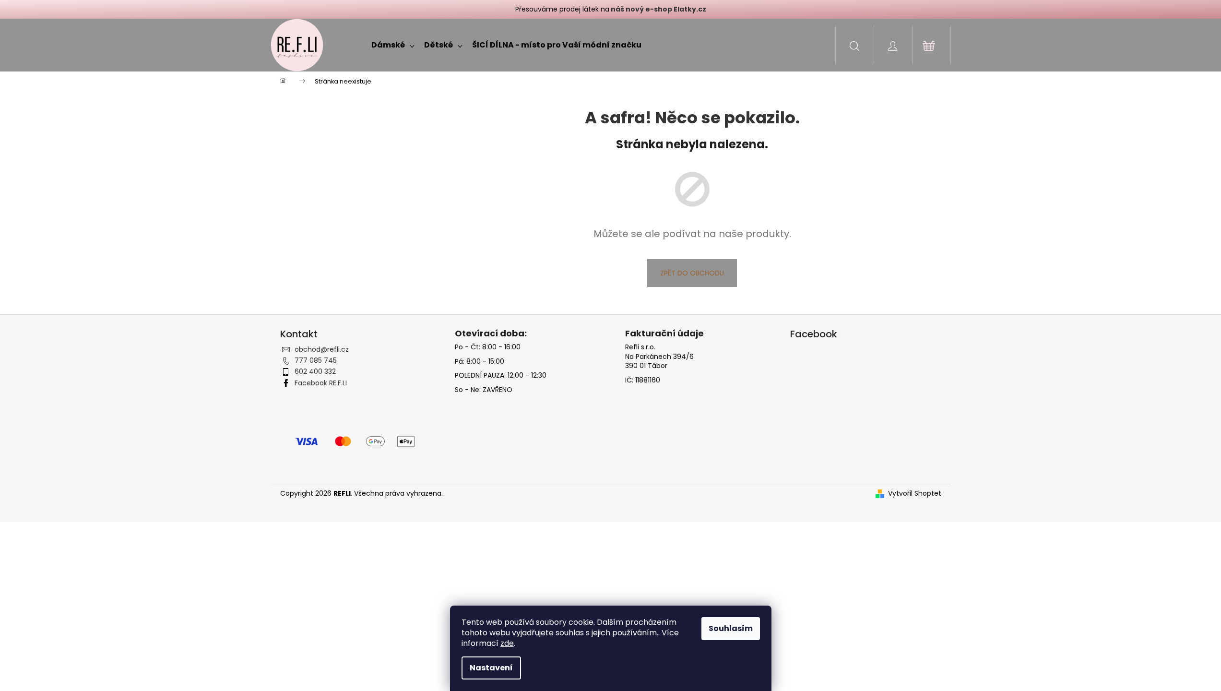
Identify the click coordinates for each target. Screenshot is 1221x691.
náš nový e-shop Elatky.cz (657, 9)
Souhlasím (731, 628)
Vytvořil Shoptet (914, 493)
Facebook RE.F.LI (321, 383)
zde (507, 643)
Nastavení (491, 667)
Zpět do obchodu (692, 273)
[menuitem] (393, 45)
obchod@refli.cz (322, 349)
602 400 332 (315, 371)
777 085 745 (316, 360)
